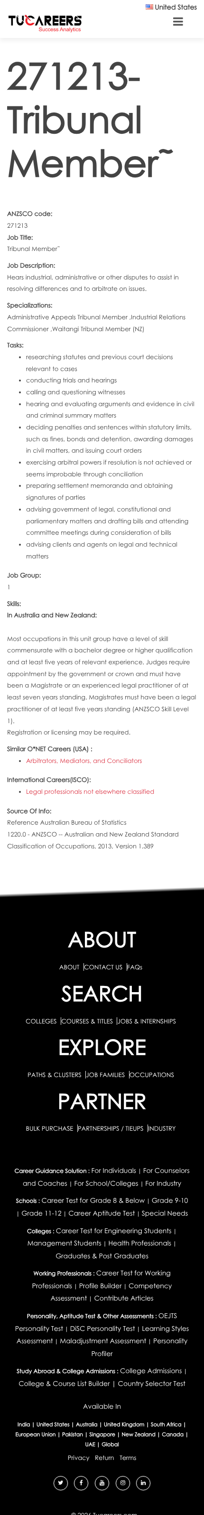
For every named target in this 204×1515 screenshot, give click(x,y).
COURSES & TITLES (87, 1021)
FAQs (134, 967)
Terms (128, 1457)
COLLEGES (41, 1021)
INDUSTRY (162, 1128)
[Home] (45, 23)
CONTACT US (103, 967)
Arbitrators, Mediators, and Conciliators (84, 760)
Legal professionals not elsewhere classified (90, 791)
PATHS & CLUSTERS (55, 1074)
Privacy (79, 1457)
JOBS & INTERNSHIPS (146, 1021)
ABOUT (69, 967)
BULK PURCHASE (50, 1128)
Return (104, 1457)
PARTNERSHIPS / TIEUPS (111, 1128)
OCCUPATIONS (152, 1074)
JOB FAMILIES (106, 1074)
